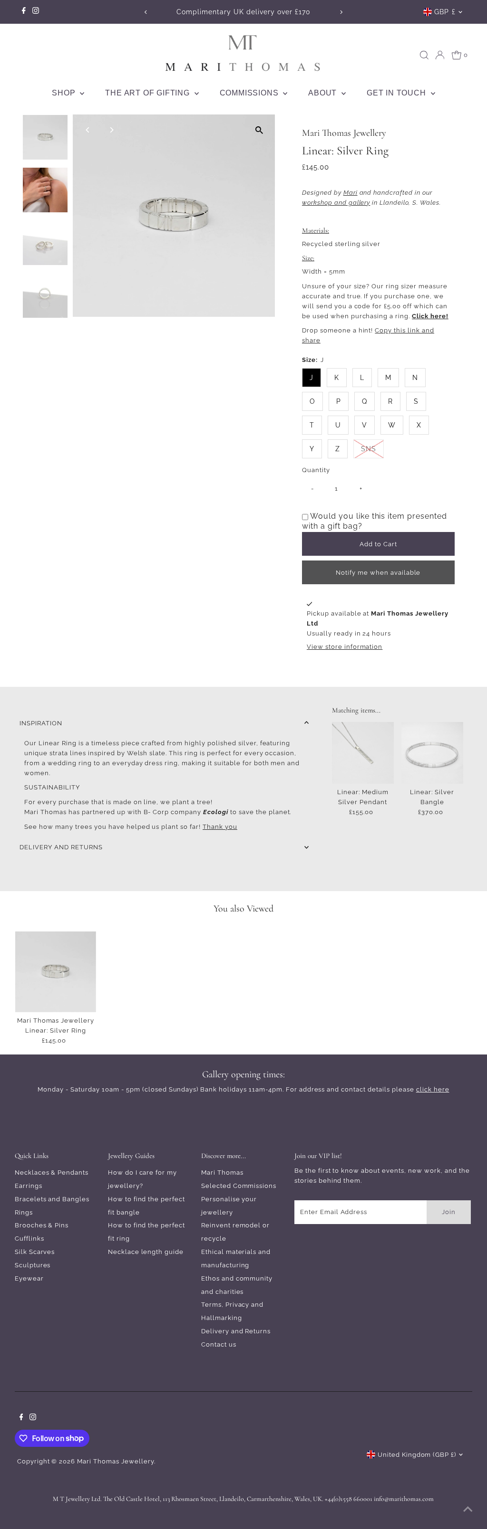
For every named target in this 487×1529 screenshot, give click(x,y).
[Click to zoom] (259, 130)
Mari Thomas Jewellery (115, 1461)
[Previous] (145, 12)
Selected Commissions (239, 1185)
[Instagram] (35, 11)
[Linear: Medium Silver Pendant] (363, 753)
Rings (24, 1212)
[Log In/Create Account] (440, 55)
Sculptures (33, 1265)
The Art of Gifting (148, 93)
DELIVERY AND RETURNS (61, 847)
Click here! (430, 316)
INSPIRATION (40, 723)
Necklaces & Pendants (52, 1172)
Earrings (28, 1185)
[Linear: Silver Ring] (56, 972)
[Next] (341, 12)
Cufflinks (29, 1238)
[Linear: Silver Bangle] (432, 753)
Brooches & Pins (42, 1225)
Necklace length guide (146, 1251)
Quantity (316, 470)
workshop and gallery (336, 202)
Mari (350, 192)
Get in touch (397, 93)
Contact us (218, 1344)
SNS (372, 449)
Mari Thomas (222, 1172)
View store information (344, 647)
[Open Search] (424, 55)
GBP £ (444, 12)
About (323, 93)
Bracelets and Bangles (52, 1199)
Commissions (250, 93)
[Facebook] (23, 11)
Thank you (220, 826)
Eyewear (29, 1278)
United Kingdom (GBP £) (417, 1454)
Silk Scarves (35, 1251)
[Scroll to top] (467, 1510)
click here (432, 1089)
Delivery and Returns (236, 1331)
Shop (65, 93)
